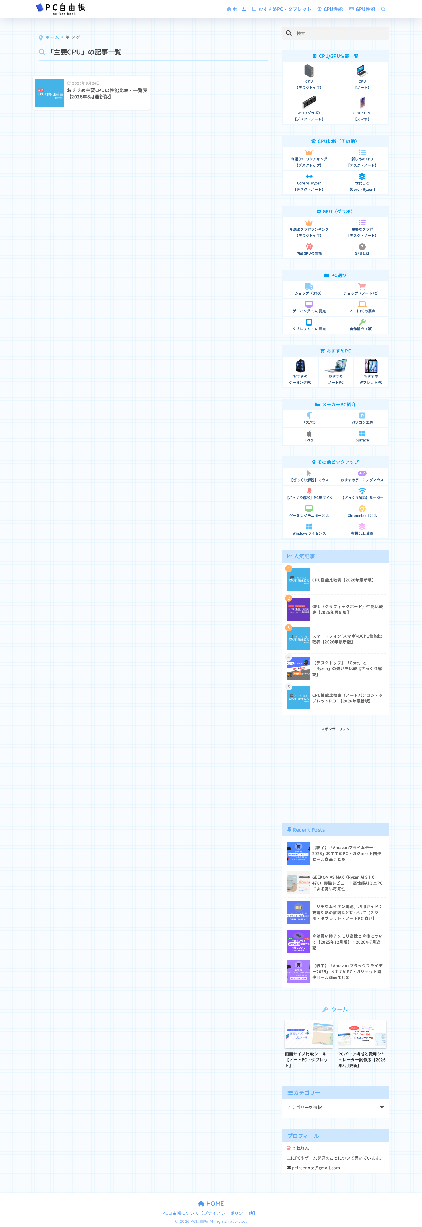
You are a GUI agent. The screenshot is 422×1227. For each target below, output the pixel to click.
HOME (214, 1203)
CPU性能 (333, 8)
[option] (309, 1044)
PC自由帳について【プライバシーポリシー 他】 (210, 1213)
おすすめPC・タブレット (284, 8)
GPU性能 (365, 8)
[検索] (288, 33)
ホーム (239, 8)
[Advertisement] (335, 772)
